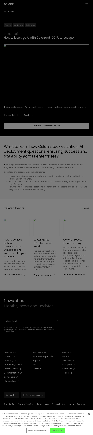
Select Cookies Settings (37, 430)
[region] (46, 422)
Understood (57, 430)
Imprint (78, 425)
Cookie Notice (69, 425)
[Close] (89, 414)
